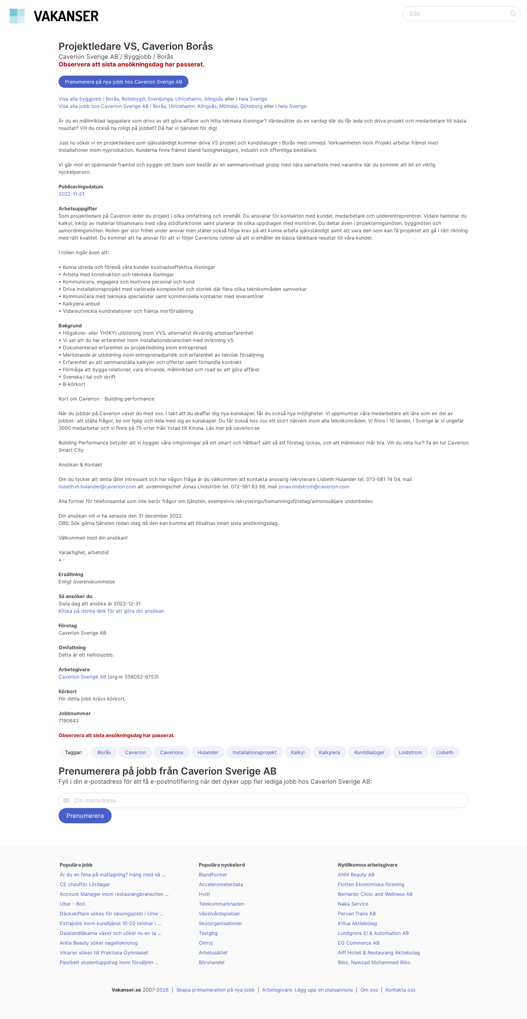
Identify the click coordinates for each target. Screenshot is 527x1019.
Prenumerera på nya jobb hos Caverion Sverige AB (123, 82)
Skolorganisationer (220, 923)
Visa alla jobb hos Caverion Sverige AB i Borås (112, 106)
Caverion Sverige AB (82, 677)
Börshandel (211, 962)
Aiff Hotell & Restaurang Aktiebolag (379, 953)
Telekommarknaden (221, 904)
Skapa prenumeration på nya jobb (215, 990)
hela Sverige (253, 99)
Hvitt (204, 894)
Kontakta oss (400, 990)
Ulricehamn (188, 99)
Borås (104, 752)
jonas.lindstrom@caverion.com (314, 486)
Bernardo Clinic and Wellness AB (375, 894)
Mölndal (228, 106)
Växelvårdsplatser (219, 913)
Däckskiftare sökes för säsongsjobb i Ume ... (111, 913)
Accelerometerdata (221, 884)
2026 (162, 990)
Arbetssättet (213, 953)
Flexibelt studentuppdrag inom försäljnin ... (109, 962)
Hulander (208, 752)
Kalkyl (298, 752)
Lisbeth (444, 752)
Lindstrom (410, 752)
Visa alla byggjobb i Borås (89, 99)
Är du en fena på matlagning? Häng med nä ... (112, 874)
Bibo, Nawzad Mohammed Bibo (374, 962)
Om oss (369, 990)
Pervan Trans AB (357, 913)
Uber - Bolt (72, 904)
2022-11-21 (71, 194)
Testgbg (208, 933)
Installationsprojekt (255, 752)
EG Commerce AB (358, 943)
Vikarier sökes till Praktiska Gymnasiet (104, 953)
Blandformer (213, 874)
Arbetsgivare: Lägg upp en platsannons (307, 990)
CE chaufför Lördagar (85, 884)
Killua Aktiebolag (357, 923)
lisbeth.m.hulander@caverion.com (97, 486)
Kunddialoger (369, 752)
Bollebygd (133, 99)
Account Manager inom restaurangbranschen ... (114, 894)
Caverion (135, 752)
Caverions (171, 752)
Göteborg (251, 106)
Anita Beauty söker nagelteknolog (99, 943)
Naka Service (353, 904)
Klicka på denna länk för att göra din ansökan (111, 611)
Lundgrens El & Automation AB (373, 933)
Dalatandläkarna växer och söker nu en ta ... (110, 933)
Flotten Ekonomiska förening (371, 884)
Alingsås (213, 99)
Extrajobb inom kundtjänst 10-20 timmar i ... (110, 923)
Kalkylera (329, 752)
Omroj (206, 943)
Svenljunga (160, 99)
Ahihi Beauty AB (356, 874)
